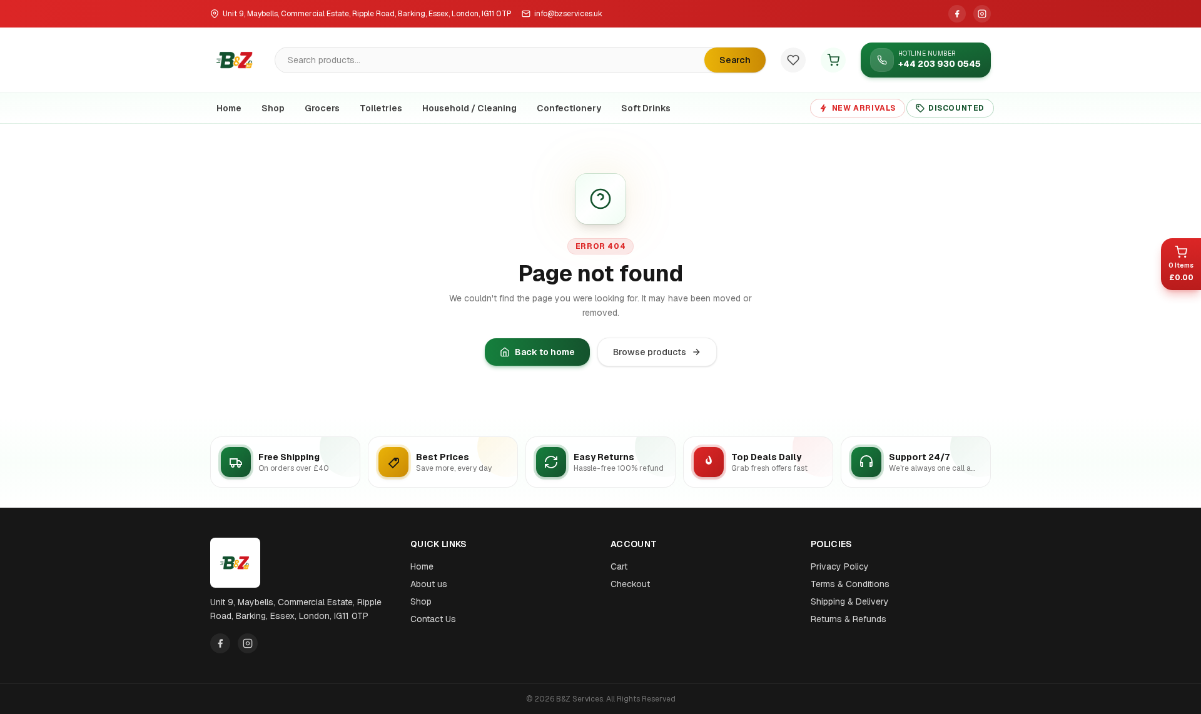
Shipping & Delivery (850, 601)
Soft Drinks (646, 108)
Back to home (545, 352)
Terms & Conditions (850, 584)
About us (428, 584)
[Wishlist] (793, 60)
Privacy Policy (840, 566)
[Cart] (833, 60)
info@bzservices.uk (568, 14)
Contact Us (433, 619)
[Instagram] (982, 14)
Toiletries (381, 108)
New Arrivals (864, 108)
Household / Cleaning (469, 108)
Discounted (956, 108)
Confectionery (569, 108)
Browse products (649, 352)
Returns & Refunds (848, 619)
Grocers (322, 108)
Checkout (630, 584)
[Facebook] (957, 14)
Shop (273, 108)
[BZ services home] (235, 60)
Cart (619, 566)
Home (228, 108)
